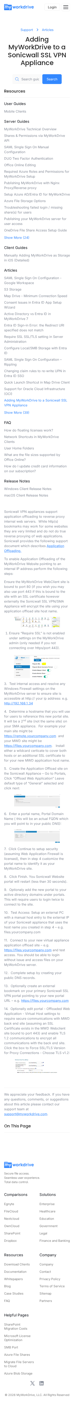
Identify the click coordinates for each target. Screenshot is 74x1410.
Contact (45, 1272)
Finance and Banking (54, 1241)
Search (52, 79)
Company (46, 1264)
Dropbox (10, 1241)
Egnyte (9, 1204)
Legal (43, 1233)
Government (48, 1226)
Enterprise (47, 1204)
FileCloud (11, 1211)
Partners (45, 1301)
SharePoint (12, 1233)
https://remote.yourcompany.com (30, 736)
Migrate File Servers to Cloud (19, 1364)
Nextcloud (11, 1219)
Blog (7, 1286)
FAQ (7, 1301)
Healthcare (47, 1211)
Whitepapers (13, 1279)
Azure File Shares (17, 1355)
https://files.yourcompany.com (28, 746)
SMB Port (11, 1347)
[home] (19, 7)
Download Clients (17, 1264)
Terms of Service (52, 1286)
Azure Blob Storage (18, 1373)
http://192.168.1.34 (18, 703)
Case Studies (13, 1293)
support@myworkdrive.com (25, 1114)
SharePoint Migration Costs (15, 1326)
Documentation (15, 1272)
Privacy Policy (49, 1279)
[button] (66, 7)
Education (46, 1219)
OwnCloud (11, 1226)
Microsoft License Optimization (17, 1338)
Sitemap (45, 1293)
